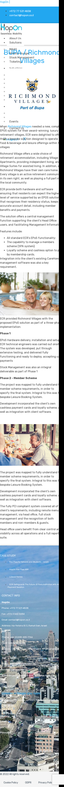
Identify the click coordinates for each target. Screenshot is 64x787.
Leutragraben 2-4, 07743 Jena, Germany (33, 675)
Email (4, 721)
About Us (15, 38)
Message (6, 732)
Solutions (15, 42)
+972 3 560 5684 (15, 614)
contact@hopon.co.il (19, 619)
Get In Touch (52, 750)
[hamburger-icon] (38, 37)
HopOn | (5, 2)
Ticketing (15, 61)
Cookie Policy (11, 782)
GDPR (28, 782)
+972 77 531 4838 (19, 608)
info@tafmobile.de (18, 669)
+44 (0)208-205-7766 (21, 637)
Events (13, 121)
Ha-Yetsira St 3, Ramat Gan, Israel (29, 625)
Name (4, 710)
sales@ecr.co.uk (16, 643)
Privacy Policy (46, 782)
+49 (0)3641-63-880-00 (22, 663)
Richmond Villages (19, 126)
